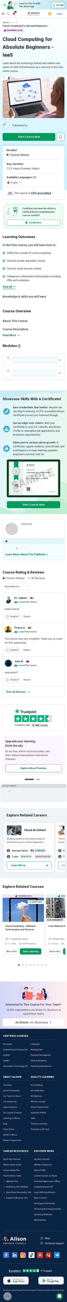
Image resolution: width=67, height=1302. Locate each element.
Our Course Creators (12, 1113)
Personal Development (41, 1055)
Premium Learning (39, 1124)
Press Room (8, 1129)
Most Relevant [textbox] (12, 586)
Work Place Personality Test (18, 1192)
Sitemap (60, 1290)
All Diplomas (36, 1096)
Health (6, 1061)
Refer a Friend (40, 1198)
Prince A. (20, 627)
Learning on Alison (11, 1118)
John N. (18, 661)
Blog (5, 1124)
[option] (33, 755)
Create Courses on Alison (45, 1176)
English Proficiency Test (17, 1198)
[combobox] (16, 586)
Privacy (19, 1290)
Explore (3, 13)
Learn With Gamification (44, 1192)
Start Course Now (29, 136)
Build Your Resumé (11, 1159)
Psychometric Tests (12, 1176)
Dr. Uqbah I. (21, 598)
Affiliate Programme (43, 1165)
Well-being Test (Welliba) (17, 1187)
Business (7, 1044)
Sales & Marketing (39, 1061)
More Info (11, 951)
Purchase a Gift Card (40, 1129)
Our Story (7, 1085)
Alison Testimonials (40, 1107)
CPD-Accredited (41, 193)
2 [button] (39, 782)
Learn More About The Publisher (25, 554)
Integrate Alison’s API (43, 1187)
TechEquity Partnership (44, 1203)
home (6, 22)
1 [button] (29, 782)
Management (37, 1049)
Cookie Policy (50, 1290)
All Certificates (37, 1090)
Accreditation (37, 1085)
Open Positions (10, 1107)
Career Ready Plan (11, 1170)
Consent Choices (36, 1290)
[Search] (6, 11)
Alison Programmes (12, 1140)
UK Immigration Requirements (47, 1209)
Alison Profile (40, 1170)
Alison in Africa (10, 1135)
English (6, 1055)
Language (35, 1044)
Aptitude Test (12, 1181)
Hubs (33, 1118)
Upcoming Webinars (43, 1214)
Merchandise (40, 1220)
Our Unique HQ (10, 1102)
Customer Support (54, 1243)
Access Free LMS (42, 1159)
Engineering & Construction (15, 1049)
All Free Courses (38, 1102)
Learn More (18, 865)
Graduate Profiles (38, 1113)
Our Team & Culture (12, 1096)
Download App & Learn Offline (47, 1181)
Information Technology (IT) (15, 1066)
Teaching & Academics (41, 1066)
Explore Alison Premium (33, 768)
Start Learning (30, 951)
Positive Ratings (19, 154)
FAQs (47, 1238)
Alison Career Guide (12, 1165)
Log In (60, 13)
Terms (25, 1290)
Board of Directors (11, 1090)
